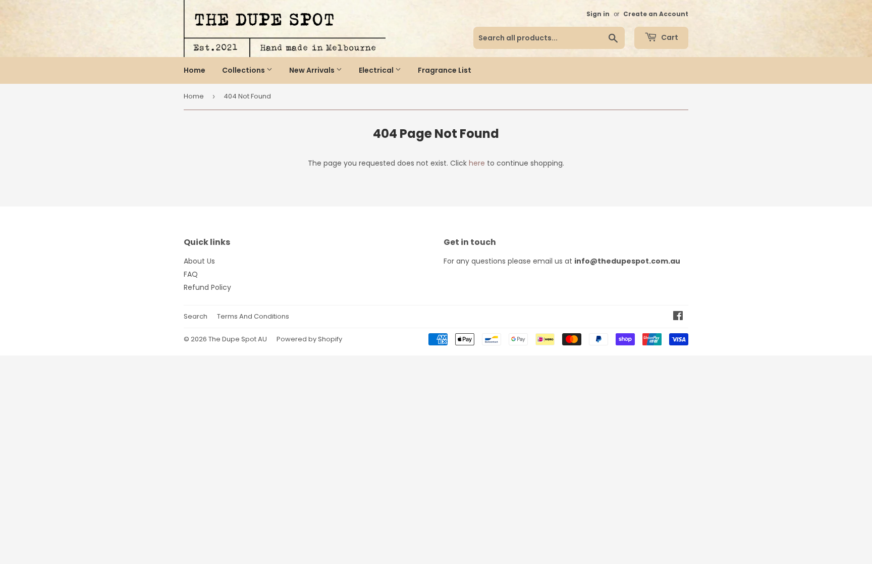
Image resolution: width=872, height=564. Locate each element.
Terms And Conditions (253, 316)
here (477, 163)
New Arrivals (312, 70)
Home (194, 70)
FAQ (191, 274)
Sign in (598, 14)
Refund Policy (207, 287)
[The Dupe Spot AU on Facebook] (678, 317)
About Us (199, 261)
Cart (669, 37)
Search (195, 316)
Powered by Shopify (309, 339)
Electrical (377, 70)
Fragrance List (444, 70)
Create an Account (655, 14)
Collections (244, 70)
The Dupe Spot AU (237, 339)
